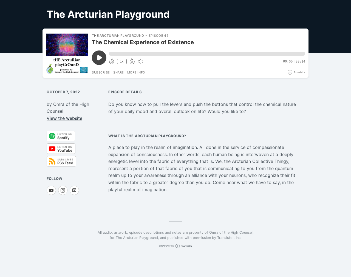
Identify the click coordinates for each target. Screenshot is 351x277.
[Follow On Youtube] (51, 190)
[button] (207, 54)
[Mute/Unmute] (140, 61)
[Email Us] (74, 190)
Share (118, 72)
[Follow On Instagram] (62, 190)
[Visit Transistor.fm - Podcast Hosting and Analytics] (296, 72)
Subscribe (101, 72)
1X (121, 61)
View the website (64, 118)
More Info (136, 72)
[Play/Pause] (67, 53)
